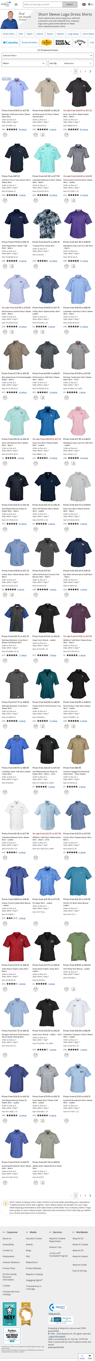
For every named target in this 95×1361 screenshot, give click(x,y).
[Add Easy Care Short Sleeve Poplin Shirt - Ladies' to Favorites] (36, 463)
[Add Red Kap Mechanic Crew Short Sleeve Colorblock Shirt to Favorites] (5, 661)
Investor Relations (11, 1263)
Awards (29, 1244)
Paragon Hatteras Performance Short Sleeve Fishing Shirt (15, 1035)
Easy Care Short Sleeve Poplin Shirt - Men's (76, 115)
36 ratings (53, 195)
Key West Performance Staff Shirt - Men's (77, 575)
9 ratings (53, 129)
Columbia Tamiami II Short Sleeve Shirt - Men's (78, 312)
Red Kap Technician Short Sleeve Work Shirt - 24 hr (77, 378)
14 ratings (53, 392)
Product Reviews (33, 1268)
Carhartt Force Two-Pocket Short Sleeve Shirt (16, 181)
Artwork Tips (55, 1247)
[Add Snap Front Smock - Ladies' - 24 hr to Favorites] (36, 1055)
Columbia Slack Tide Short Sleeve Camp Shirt (16, 772)
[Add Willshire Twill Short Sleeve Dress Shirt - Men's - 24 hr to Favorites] (36, 858)
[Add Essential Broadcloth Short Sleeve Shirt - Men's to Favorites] (5, 1183)
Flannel (60, 34)
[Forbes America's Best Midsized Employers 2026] (11, 1336)
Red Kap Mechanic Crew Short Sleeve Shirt (15, 707)
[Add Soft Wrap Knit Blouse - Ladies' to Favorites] (66, 989)
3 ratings (53, 1049)
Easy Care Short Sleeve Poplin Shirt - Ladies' (45, 444)
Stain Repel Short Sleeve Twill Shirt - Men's (14, 247)
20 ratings (84, 458)
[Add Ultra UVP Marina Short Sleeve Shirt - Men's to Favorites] (5, 463)
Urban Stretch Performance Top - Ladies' (47, 707)
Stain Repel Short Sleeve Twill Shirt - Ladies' (45, 1101)
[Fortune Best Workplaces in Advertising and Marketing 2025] (9, 1314)
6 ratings (21, 589)
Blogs (28, 1250)
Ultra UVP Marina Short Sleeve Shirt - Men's (15, 444)
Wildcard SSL (54, 1314)
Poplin (30, 34)
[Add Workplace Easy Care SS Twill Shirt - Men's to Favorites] (66, 266)
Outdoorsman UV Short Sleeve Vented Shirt (46, 115)
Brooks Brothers (29, 42)
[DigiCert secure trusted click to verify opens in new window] (59, 1307)
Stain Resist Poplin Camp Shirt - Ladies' (46, 970)
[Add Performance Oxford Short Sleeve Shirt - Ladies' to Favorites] (66, 200)
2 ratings (21, 458)
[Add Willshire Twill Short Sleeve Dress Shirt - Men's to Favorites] (66, 661)
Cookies (7, 1286)
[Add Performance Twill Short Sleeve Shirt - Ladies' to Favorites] (66, 726)
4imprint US (77, 1238)
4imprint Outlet (79, 1264)
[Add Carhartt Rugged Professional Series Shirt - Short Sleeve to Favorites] (66, 792)
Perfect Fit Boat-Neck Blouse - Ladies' (76, 904)
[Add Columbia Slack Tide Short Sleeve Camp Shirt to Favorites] (5, 792)
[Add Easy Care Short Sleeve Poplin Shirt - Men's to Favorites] (66, 135)
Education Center (34, 1238)
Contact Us (8, 1250)
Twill (20, 34)
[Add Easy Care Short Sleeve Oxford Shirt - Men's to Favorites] (66, 529)
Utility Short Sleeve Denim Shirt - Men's (16, 575)
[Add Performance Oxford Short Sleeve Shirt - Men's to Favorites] (5, 332)
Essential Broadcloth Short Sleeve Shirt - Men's (16, 1167)
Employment (8, 1256)
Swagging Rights (34, 1280)
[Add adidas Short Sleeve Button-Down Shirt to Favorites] (36, 1183)
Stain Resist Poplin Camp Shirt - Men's (15, 970)
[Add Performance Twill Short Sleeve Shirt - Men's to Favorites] (36, 398)
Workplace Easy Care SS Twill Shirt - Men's (78, 247)
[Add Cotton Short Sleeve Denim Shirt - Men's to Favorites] (66, 858)
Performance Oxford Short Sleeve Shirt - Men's (16, 312)
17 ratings (23, 655)
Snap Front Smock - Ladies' (44, 640)
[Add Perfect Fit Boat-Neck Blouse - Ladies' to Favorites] (66, 924)
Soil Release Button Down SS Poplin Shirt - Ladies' (14, 1101)
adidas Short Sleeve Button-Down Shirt (47, 1167)
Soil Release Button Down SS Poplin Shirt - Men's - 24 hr (45, 772)
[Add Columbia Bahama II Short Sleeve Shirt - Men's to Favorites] (36, 200)
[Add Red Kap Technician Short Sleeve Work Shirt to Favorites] (5, 135)
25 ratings (53, 261)
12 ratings (23, 1115)
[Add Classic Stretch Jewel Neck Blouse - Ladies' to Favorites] (5, 924)
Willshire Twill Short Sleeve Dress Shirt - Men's (77, 641)
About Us (7, 1238)
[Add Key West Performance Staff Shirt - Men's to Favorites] (66, 595)
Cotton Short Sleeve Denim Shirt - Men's (78, 838)
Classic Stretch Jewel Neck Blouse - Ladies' (16, 904)
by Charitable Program (58, 1254)
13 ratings (23, 261)
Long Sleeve (73, 34)
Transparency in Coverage (34, 1288)
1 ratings (82, 392)
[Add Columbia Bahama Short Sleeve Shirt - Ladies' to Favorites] (5, 858)
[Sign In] (84, 4)
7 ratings (22, 195)
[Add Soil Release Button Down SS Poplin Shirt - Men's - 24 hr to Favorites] (36, 792)
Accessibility (8, 1244)
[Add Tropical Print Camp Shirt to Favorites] (36, 266)
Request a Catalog (34, 1274)
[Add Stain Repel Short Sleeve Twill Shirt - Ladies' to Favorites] (36, 1121)
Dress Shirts (8, 34)
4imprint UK (78, 1250)
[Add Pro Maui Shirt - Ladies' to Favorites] (36, 924)
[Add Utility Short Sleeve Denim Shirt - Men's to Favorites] (5, 595)
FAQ (28, 1256)
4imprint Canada (80, 1244)
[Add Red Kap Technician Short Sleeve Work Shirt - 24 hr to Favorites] (66, 398)
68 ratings (23, 129)
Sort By (53, 63)
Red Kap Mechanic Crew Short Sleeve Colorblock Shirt (15, 641)
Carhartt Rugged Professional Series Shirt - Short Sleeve (76, 772)
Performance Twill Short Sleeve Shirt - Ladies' (76, 707)
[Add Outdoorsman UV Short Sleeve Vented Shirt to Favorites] (36, 135)
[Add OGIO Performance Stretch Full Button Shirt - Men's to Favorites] (36, 595)
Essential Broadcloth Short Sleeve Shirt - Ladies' (77, 1101)
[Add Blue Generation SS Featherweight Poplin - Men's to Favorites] (5, 398)
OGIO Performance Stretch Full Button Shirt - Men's (46, 575)
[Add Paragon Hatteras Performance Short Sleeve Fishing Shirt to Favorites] (5, 1055)
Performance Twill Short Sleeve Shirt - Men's (46, 378)
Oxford (39, 34)
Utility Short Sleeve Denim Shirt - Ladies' (47, 312)
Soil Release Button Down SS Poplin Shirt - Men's (14, 509)
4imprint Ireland (79, 1256)
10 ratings (23, 326)
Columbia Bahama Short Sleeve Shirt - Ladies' (15, 838)
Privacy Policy (9, 1269)
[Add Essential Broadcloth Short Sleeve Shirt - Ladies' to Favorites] (66, 1121)
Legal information (57, 1336)
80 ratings (84, 129)
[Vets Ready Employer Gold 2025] (26, 1314)
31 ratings (84, 195)
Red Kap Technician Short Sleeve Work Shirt (16, 115)
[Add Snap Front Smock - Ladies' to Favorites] (36, 661)
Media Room (32, 1262)
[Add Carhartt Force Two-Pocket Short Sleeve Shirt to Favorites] (5, 200)
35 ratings (23, 524)
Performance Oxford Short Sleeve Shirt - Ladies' (77, 181)
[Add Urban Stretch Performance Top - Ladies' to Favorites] (36, 726)
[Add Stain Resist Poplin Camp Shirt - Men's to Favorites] (5, 989)
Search (70, 4)
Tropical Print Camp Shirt (44, 246)
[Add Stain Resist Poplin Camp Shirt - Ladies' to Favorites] (36, 989)
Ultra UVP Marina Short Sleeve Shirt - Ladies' (46, 509)
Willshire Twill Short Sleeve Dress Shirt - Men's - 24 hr (47, 838)
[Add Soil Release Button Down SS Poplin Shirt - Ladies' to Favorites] (5, 1121)
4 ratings (52, 326)
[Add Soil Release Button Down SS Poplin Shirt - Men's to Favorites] (5, 529)
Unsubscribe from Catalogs (11, 1293)
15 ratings (53, 721)
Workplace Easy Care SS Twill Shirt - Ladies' (78, 444)
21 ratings (84, 326)
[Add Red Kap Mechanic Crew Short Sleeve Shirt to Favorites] (5, 726)
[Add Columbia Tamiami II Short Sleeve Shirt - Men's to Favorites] (66, 332)
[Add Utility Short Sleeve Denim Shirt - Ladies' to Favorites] (36, 332)
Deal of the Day (79, 1270)
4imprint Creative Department (57, 1240)
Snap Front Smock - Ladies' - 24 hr (47, 1034)
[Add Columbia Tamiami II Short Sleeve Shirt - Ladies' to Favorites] (66, 1055)
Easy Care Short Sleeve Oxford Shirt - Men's (76, 509)
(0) (90, 5)
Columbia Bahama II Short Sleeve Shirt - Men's (47, 181)
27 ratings (53, 458)
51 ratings (84, 261)
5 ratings (84, 524)
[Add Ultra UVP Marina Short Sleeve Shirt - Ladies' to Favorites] (36, 529)
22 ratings (23, 392)
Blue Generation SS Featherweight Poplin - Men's (16, 378)
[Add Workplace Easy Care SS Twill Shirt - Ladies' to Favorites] (66, 463)
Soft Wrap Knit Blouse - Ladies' (76, 969)
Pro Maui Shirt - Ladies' (42, 903)
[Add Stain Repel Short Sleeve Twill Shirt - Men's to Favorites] (5, 266)
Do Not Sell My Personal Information (12, 1278)
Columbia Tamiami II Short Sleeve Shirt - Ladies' (78, 1035)
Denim (50, 34)
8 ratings (22, 852)
